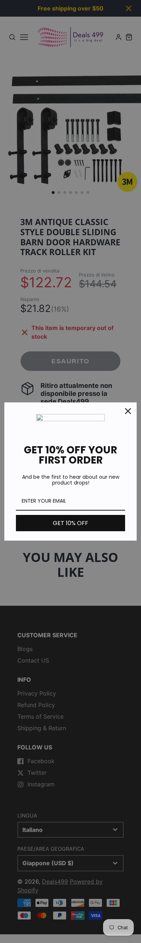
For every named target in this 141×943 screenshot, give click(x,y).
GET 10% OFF (70, 523)
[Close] (128, 411)
